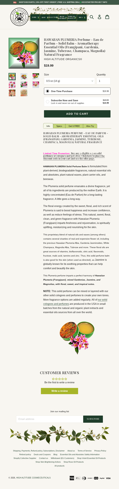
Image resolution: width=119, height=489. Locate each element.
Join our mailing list (59, 411)
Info (48, 126)
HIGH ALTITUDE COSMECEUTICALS (33, 478)
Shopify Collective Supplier (24, 458)
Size (46, 74)
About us (71, 451)
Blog (55, 454)
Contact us (43, 458)
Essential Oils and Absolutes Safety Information (80, 454)
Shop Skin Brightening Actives (48, 462)
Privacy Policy (100, 451)
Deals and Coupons (42, 454)
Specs (59, 126)
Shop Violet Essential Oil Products (91, 458)
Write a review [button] (59, 391)
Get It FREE (74, 126)
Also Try (90, 126)
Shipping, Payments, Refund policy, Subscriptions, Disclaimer (39, 451)
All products (59, 466)
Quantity (101, 74)
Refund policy (25, 454)
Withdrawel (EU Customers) (62, 458)
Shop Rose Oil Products (74, 462)
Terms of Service (85, 451)
